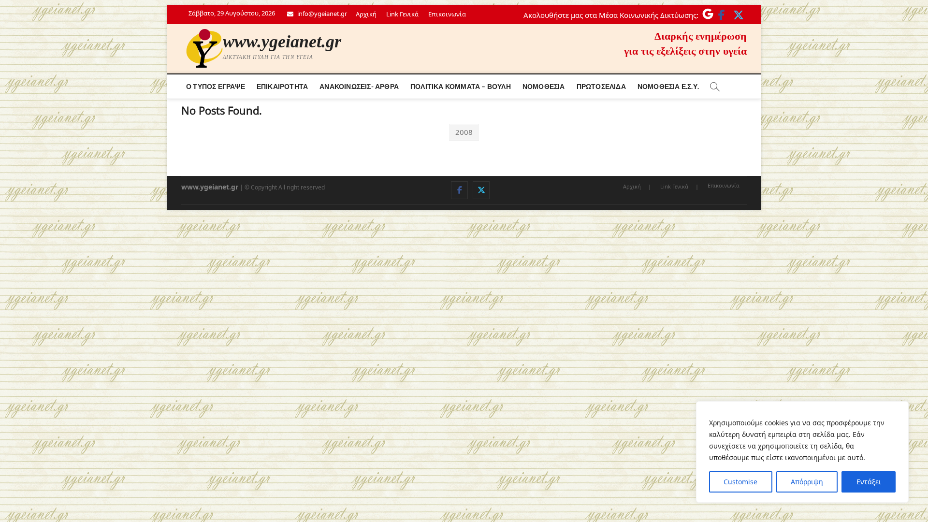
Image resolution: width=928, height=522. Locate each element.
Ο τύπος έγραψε (215, 86)
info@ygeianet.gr (321, 13)
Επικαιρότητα (282, 86)
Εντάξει (868, 481)
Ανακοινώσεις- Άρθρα (359, 86)
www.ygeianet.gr (282, 41)
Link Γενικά (402, 14)
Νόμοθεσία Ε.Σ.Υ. (668, 86)
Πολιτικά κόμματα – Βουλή (460, 86)
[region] (802, 452)
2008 (464, 132)
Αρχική (366, 14)
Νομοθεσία (543, 86)
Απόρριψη (807, 481)
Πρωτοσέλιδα (601, 86)
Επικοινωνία (447, 14)
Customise (740, 481)
